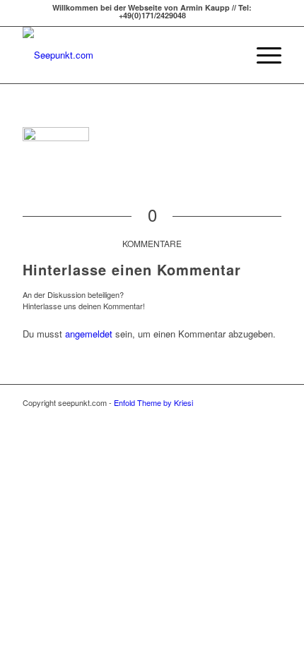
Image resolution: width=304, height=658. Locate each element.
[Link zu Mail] (228, 402)
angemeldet (88, 333)
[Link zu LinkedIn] (270, 402)
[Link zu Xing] (249, 402)
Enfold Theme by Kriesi (153, 402)
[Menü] (261, 55)
